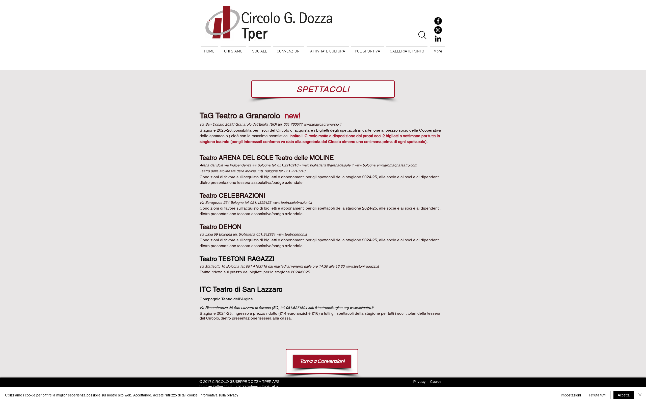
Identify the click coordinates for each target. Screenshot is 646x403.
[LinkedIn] (438, 39)
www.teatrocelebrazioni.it (292, 202)
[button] (259, 49)
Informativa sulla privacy (219, 394)
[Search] (422, 35)
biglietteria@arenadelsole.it (331, 165)
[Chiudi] (640, 395)
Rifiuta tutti (597, 394)
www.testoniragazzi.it (362, 266)
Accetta (624, 394)
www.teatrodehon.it (291, 234)
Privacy (419, 382)
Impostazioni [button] (571, 394)
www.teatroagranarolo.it (322, 124)
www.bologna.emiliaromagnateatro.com (385, 165)
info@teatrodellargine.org (328, 308)
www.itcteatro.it (361, 308)
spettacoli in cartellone (360, 130)
